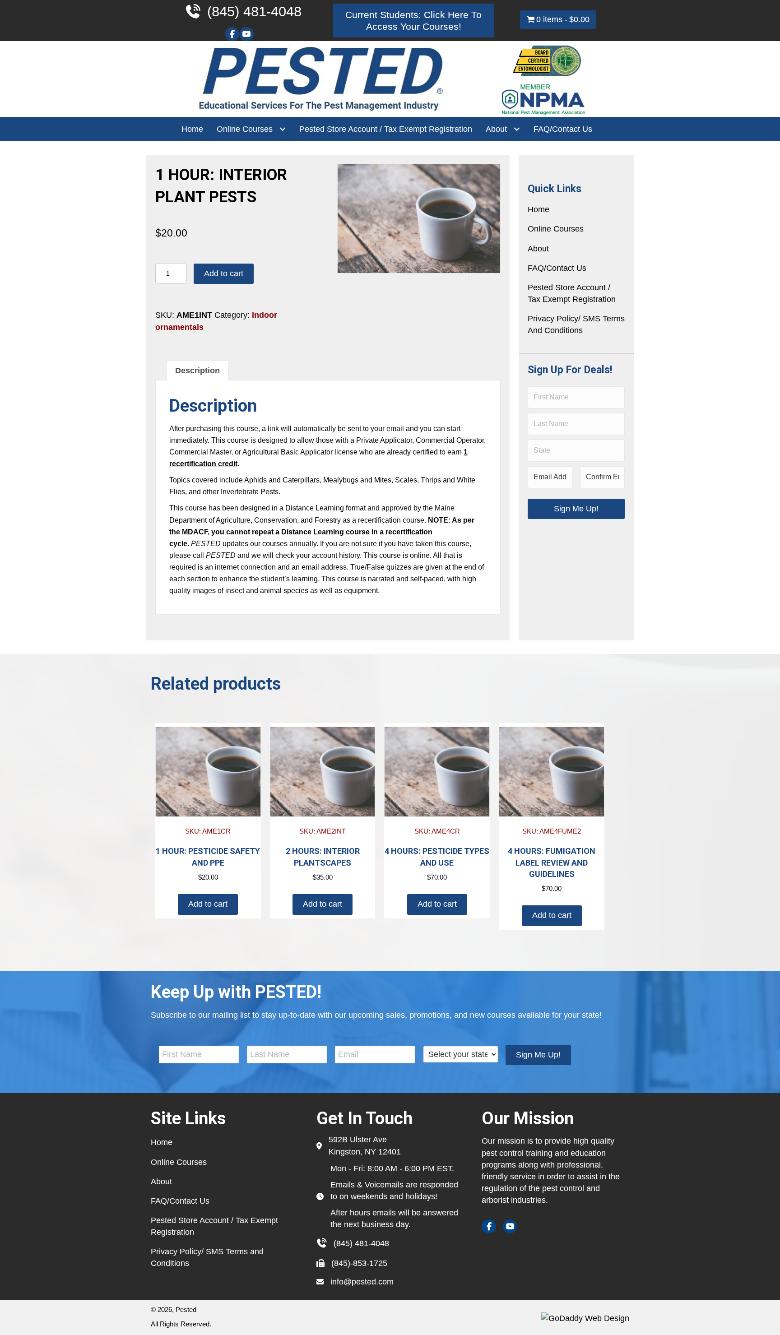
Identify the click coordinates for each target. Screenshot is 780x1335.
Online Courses (556, 228)
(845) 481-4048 (361, 1243)
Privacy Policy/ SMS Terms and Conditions (576, 324)
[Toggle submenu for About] (516, 129)
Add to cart (223, 273)
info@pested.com (362, 1281)
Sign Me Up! (576, 508)
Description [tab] (197, 370)
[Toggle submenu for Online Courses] (282, 129)
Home (538, 209)
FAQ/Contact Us (557, 268)
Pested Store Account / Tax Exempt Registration (572, 293)
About (538, 248)
